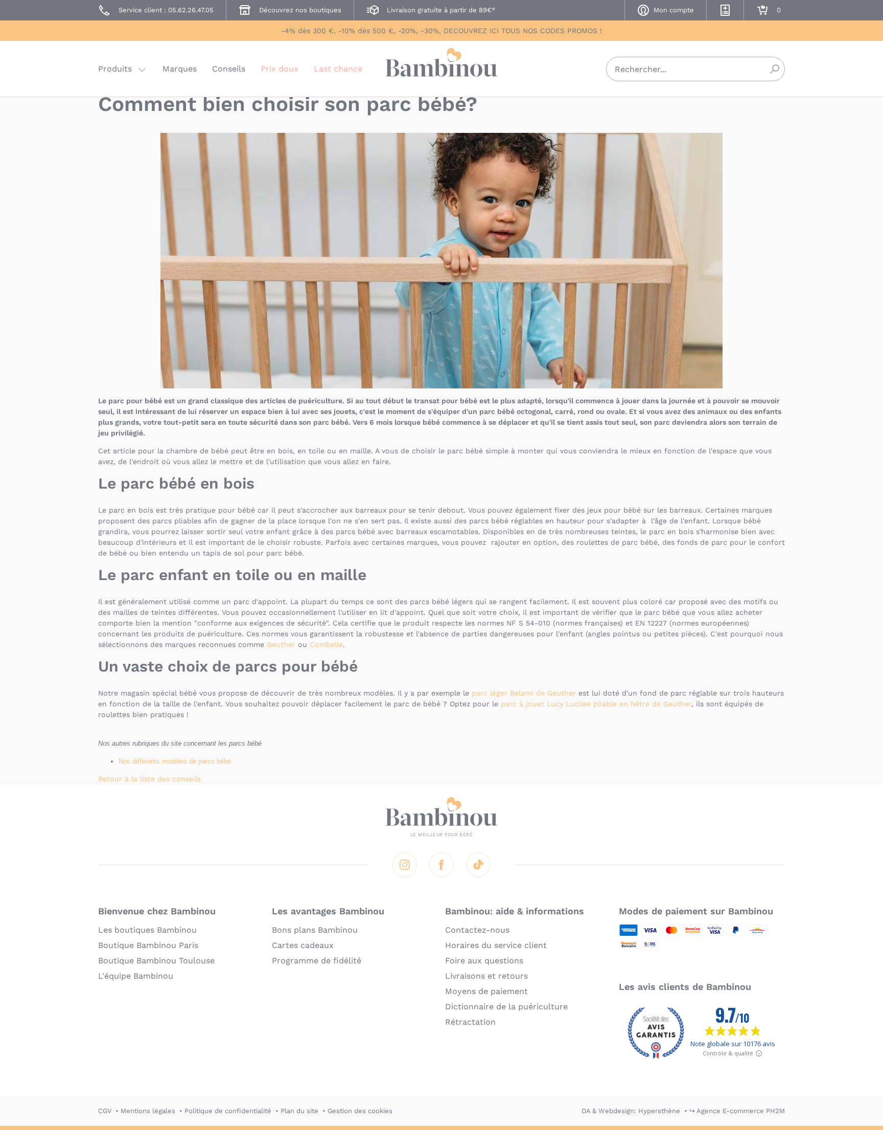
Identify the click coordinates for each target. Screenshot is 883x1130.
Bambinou (441, 68)
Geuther (281, 644)
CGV (104, 1111)
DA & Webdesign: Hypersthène (631, 1111)
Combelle (326, 644)
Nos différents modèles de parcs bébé (175, 761)
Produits (115, 69)
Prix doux (279, 69)
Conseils (228, 69)
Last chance (338, 69)
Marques (179, 69)
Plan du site (299, 1111)
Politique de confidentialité (227, 1111)
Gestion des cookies (360, 1111)
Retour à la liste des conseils (149, 779)
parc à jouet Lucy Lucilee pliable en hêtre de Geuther (596, 704)
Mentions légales (148, 1111)
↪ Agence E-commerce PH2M (737, 1111)
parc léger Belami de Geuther (524, 693)
